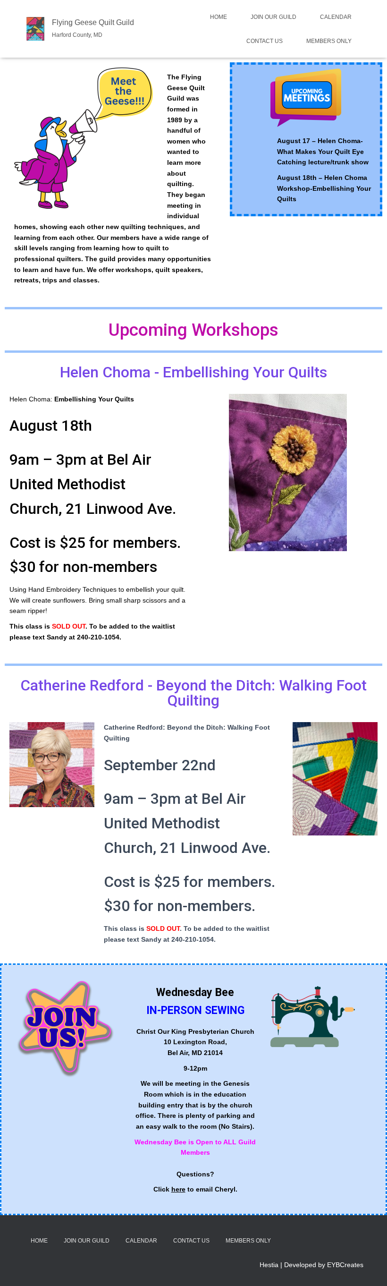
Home (218, 17)
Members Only (329, 41)
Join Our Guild (273, 17)
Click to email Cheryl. (195, 1189)
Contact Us (264, 41)
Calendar (336, 17)
